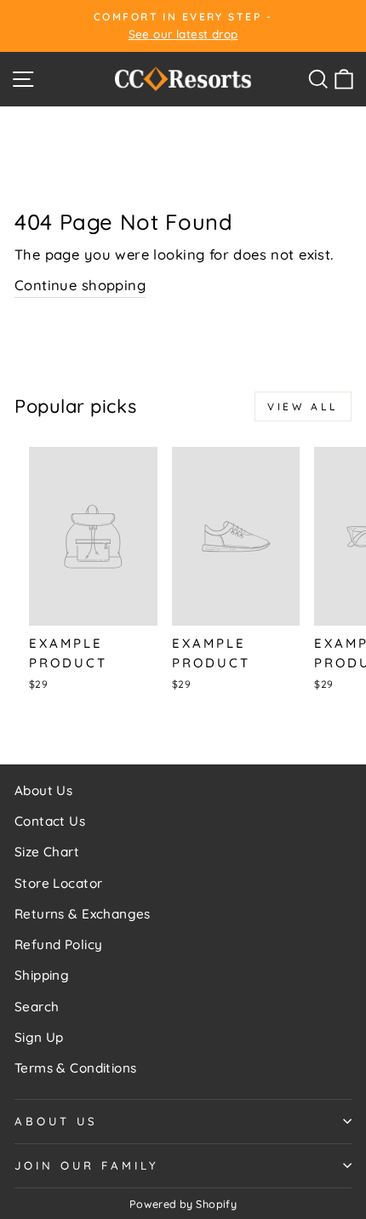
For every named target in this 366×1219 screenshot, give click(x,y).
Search (36, 1007)
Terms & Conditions (75, 1068)
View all (303, 406)
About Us (43, 790)
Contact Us (49, 821)
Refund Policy (58, 944)
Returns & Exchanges (82, 914)
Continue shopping (80, 285)
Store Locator (58, 883)
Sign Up (39, 1037)
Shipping (41, 975)
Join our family (86, 1165)
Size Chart (46, 852)
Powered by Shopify (183, 1203)
